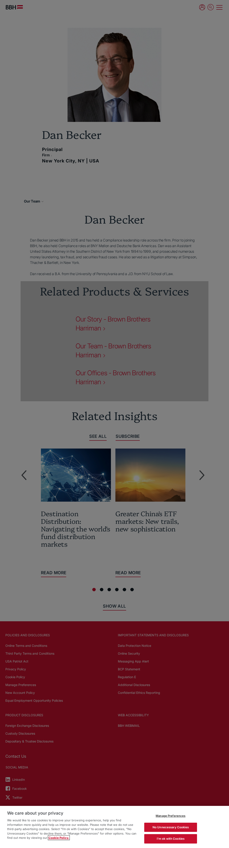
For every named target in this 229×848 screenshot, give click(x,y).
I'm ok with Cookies (170, 838)
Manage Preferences (170, 816)
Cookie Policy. (59, 837)
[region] (114, 827)
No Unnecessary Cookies (171, 827)
